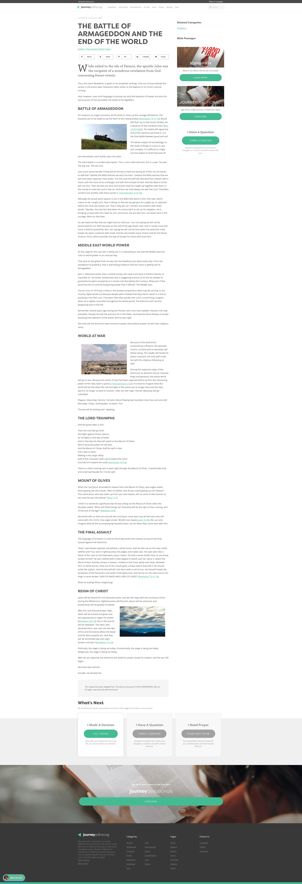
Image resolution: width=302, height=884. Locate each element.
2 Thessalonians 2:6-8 (121, 383)
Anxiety (129, 843)
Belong (170, 7)
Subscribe (201, 116)
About (173, 868)
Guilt (147, 843)
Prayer (161, 7)
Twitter (203, 847)
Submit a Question (201, 140)
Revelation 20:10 (104, 642)
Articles (173, 851)
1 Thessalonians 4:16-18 (129, 192)
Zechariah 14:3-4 (117, 462)
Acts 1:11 (112, 497)
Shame (148, 864)
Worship (173, 864)
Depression (131, 860)
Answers (173, 847)
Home (172, 843)
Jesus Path (123, 7)
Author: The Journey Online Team (94, 49)
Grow (154, 7)
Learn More (201, 77)
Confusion (130, 851)
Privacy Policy (83, 860)
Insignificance (150, 855)
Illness (147, 851)
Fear (128, 868)
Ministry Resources (86, 2)
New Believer (135, 7)
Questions (112, 7)
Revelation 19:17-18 (149, 118)
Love (147, 860)
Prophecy (181, 28)
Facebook (204, 843)
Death (129, 855)
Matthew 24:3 (108, 510)
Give (177, 7)
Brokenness (131, 847)
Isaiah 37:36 (143, 520)
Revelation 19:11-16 (148, 576)
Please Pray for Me (198, 733)
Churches (174, 860)
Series (172, 855)
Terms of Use (83, 863)
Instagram (204, 851)
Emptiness (130, 864)
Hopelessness (150, 847)
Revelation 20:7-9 (86, 621)
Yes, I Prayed (100, 733)
